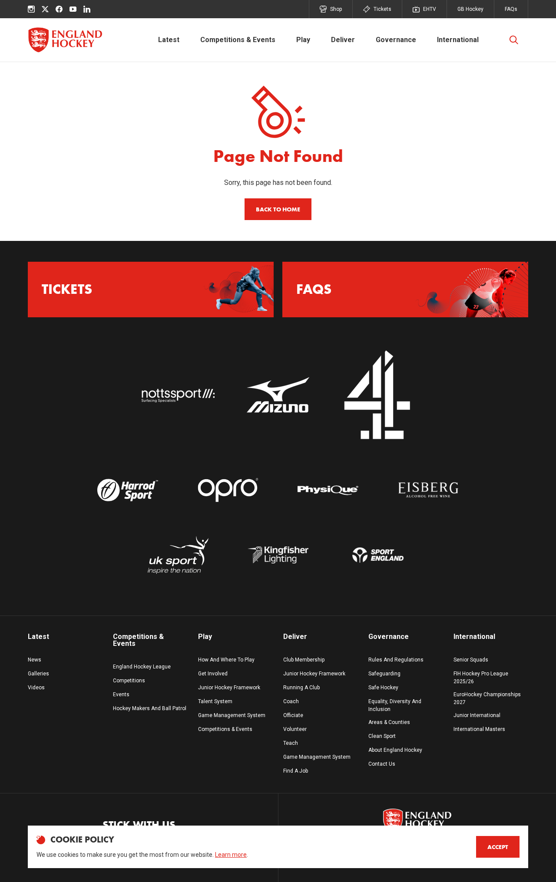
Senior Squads (470, 660)
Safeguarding (384, 674)
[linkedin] (86, 9)
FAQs (511, 9)
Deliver (343, 40)
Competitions (129, 681)
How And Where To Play (226, 660)
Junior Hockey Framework (229, 688)
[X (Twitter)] (45, 9)
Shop (336, 9)
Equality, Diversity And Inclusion (394, 705)
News (34, 660)
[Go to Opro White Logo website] (228, 490)
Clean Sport (382, 736)
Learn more (231, 854)
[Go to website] (178, 395)
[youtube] (73, 9)
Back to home (278, 209)
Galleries (38, 674)
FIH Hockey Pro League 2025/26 (480, 678)
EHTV (429, 9)
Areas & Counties (389, 722)
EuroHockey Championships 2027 (487, 698)
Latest (168, 40)
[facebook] (59, 9)
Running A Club (301, 688)
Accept (497, 847)
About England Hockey (395, 750)
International (458, 40)
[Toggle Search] (514, 40)
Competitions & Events (237, 40)
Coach (291, 701)
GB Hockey (470, 9)
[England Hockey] (65, 40)
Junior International (476, 715)
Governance (396, 40)
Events (121, 694)
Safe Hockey (383, 688)
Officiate (293, 715)
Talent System (215, 701)
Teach (290, 743)
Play (303, 40)
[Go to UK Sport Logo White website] (178, 555)
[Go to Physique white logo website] (328, 490)
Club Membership (303, 660)
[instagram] (31, 9)
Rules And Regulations (396, 660)
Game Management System (231, 715)
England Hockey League (142, 667)
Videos (36, 688)
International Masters (479, 729)
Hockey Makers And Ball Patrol (149, 708)
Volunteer (295, 729)
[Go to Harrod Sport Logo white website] (128, 490)
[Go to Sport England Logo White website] (378, 555)
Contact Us (381, 764)
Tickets (382, 9)
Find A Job (295, 771)
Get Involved (213, 674)
